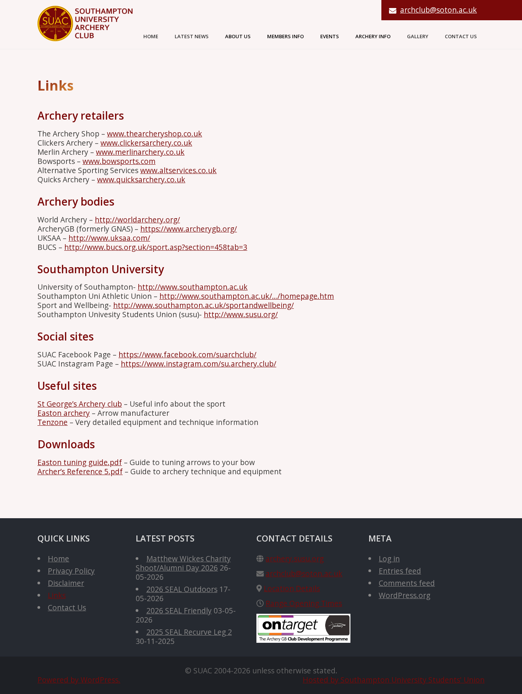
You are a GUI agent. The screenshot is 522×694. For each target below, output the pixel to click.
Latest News (192, 36)
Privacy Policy (71, 571)
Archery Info (373, 36)
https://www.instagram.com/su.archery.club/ (198, 363)
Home (150, 36)
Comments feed (407, 583)
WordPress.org (404, 595)
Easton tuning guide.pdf (79, 462)
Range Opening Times (304, 603)
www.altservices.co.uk (178, 170)
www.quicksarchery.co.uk (141, 179)
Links (57, 595)
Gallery (417, 36)
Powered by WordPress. (78, 680)
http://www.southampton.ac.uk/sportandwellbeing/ (203, 305)
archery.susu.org (295, 558)
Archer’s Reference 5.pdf (80, 471)
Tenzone (52, 422)
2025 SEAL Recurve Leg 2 (189, 632)
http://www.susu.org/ (241, 314)
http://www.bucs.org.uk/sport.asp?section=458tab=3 (155, 247)
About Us (238, 36)
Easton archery (63, 413)
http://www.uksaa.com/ (109, 238)
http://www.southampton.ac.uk (193, 287)
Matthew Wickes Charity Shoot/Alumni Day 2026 (183, 563)
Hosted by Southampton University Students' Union (394, 680)
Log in (389, 558)
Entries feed (400, 571)
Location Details (292, 588)
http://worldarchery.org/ (137, 219)
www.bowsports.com (119, 161)
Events (329, 36)
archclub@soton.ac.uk (438, 10)
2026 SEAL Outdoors (181, 589)
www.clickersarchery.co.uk (146, 143)
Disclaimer (66, 583)
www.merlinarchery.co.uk (140, 152)
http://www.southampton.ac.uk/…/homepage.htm (246, 296)
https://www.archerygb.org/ (188, 229)
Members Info (285, 36)
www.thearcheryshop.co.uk (154, 133)
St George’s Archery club (79, 404)
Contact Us (461, 36)
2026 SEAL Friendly (179, 610)
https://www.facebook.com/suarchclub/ (187, 354)
